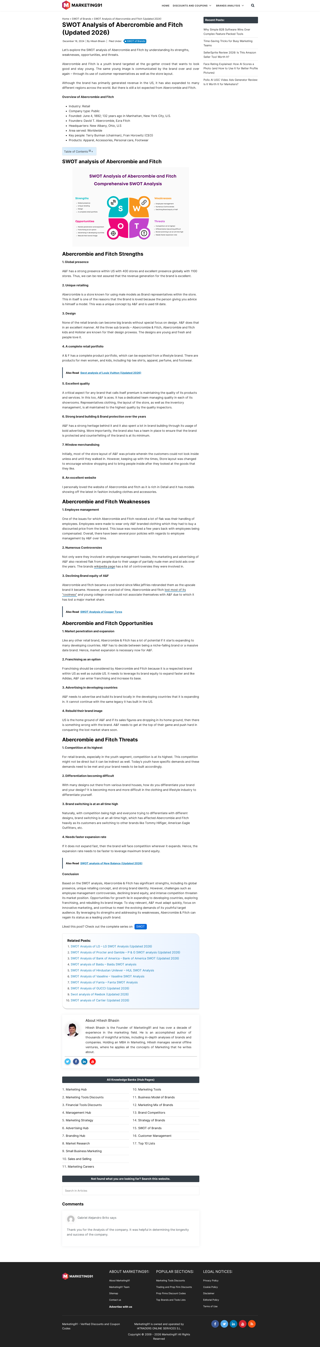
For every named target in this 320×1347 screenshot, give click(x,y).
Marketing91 (82, 5)
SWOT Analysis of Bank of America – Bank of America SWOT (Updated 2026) (125, 958)
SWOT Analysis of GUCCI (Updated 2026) (100, 988)
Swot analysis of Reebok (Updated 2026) (100, 994)
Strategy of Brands (151, 1120)
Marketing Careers (81, 1166)
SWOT (140, 926)
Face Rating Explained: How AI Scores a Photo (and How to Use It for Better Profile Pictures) (231, 68)
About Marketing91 (119, 1280)
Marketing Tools (149, 1089)
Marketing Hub (76, 1089)
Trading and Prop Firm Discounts (174, 1287)
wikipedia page (104, 566)
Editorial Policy (211, 1299)
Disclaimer (208, 1293)
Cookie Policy (210, 1287)
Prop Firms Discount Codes (171, 1293)
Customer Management (155, 1135)
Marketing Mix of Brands (155, 1105)
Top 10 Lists (146, 1143)
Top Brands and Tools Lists (171, 1299)
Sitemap (113, 1293)
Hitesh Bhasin (107, 1020)
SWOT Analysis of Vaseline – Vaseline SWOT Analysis (107, 976)
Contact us (115, 1299)
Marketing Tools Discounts (85, 1097)
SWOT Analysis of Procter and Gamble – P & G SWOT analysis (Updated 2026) (125, 952)
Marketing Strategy (79, 1120)
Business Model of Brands (156, 1097)
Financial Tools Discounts (84, 1105)
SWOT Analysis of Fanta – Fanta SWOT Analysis (104, 982)
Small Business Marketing (84, 1151)
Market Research (78, 1143)
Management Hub (78, 1112)
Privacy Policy (210, 1280)
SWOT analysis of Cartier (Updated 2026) (100, 1000)
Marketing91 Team (119, 1287)
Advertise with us (120, 1306)
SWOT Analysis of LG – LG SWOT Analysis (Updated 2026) (111, 946)
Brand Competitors (151, 1112)
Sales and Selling (79, 1159)
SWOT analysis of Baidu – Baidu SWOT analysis (103, 964)
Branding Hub (75, 1135)
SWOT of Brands (81, 18)
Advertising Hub (77, 1128)
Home (65, 18)
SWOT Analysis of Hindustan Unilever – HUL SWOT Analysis (112, 970)
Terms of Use (210, 1306)
